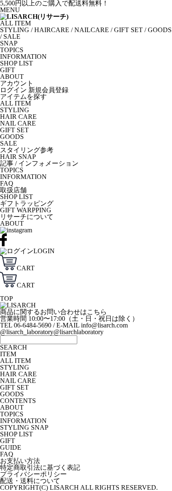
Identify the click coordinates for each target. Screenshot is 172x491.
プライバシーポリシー (33, 474)
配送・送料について (30, 480)
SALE (11, 36)
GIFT (7, 69)
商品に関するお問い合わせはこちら (53, 311)
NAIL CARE (18, 123)
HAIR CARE (18, 116)
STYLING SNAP (24, 427)
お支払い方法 (20, 460)
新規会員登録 (48, 89)
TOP (6, 298)
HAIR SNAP (18, 156)
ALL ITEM (15, 23)
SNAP (9, 43)
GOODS (160, 29)
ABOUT (12, 76)
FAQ (6, 183)
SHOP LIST (16, 63)
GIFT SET (128, 29)
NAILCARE (91, 29)
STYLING (14, 29)
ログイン (13, 89)
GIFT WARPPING (25, 210)
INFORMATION (23, 56)
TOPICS (11, 49)
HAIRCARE (51, 29)
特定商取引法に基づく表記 (40, 467)
